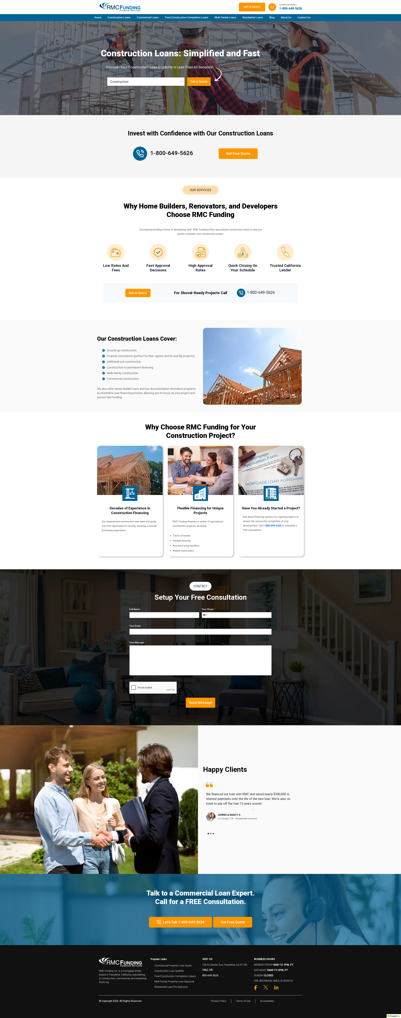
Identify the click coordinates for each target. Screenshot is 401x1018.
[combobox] (205, 615)
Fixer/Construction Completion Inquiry (175, 976)
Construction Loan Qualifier (169, 970)
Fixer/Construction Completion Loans (186, 17)
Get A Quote (252, 6)
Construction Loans (119, 17)
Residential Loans (252, 17)
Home (97, 17)
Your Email (135, 626)
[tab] (208, 833)
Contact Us (304, 17)
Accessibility (267, 1000)
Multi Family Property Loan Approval (174, 981)
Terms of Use (243, 1000)
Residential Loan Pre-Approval (170, 986)
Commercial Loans (148, 17)
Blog (272, 17)
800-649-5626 (210, 975)
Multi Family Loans (225, 17)
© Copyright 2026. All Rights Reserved (120, 1000)
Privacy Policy (218, 1000)
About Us (286, 17)
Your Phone (209, 609)
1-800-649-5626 (290, 8)
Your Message (137, 642)
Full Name (135, 609)
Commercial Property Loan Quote (173, 965)
